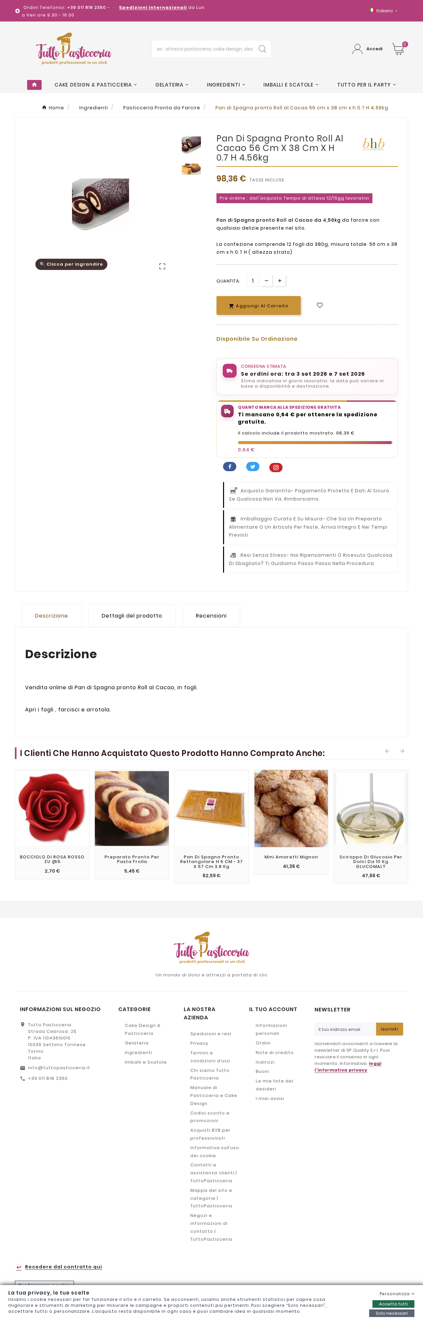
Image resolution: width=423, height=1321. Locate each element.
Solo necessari (392, 1313)
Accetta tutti (393, 1304)
